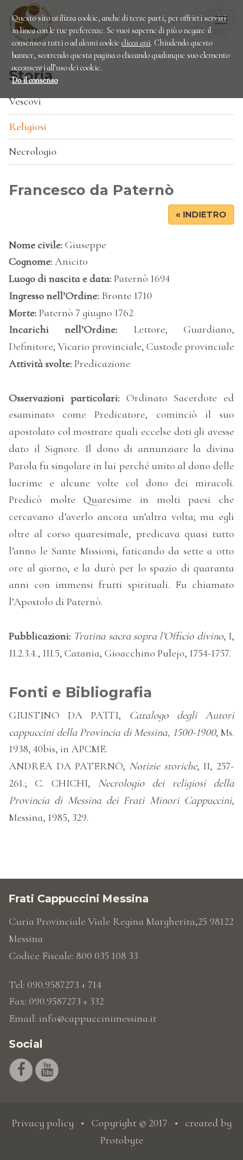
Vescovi (25, 101)
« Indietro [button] (201, 214)
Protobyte (121, 1139)
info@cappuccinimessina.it (97, 1018)
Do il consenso (35, 80)
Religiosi (28, 126)
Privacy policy (43, 1122)
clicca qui (135, 43)
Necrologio (33, 151)
